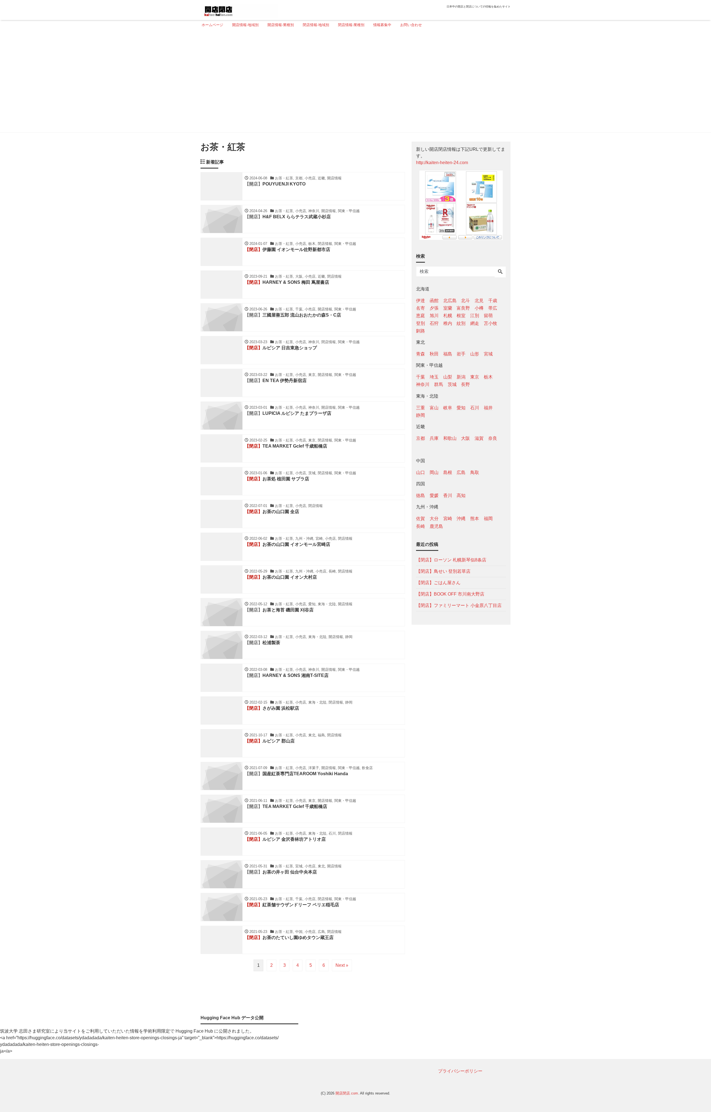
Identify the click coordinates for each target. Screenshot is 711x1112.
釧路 (420, 330)
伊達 (420, 300)
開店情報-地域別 (245, 25)
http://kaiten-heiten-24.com (442, 162)
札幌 (447, 315)
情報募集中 (382, 25)
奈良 (492, 438)
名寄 (420, 308)
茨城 (452, 384)
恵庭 (420, 315)
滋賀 (479, 438)
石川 (474, 407)
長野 (465, 384)
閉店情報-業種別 (351, 25)
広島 (461, 472)
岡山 (434, 472)
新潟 (461, 377)
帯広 (492, 308)
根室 (461, 315)
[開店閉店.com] (239, 9)
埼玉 (434, 377)
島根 (447, 472)
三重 (420, 407)
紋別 (461, 323)
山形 (474, 353)
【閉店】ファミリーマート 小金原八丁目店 (459, 605)
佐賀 (420, 518)
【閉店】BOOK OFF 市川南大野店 (450, 593)
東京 (474, 377)
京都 (420, 438)
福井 (488, 407)
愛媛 (434, 495)
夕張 (434, 308)
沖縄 (461, 518)
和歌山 (450, 438)
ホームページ (212, 25)
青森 (420, 353)
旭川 (434, 315)
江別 (474, 315)
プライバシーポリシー (460, 1071)
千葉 (420, 377)
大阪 (465, 438)
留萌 (488, 315)
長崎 (420, 526)
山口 (420, 472)
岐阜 (447, 407)
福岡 (488, 518)
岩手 (461, 353)
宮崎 (447, 518)
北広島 (450, 300)
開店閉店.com (347, 1093)
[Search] (500, 272)
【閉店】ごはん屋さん (438, 582)
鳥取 (474, 472)
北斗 (465, 300)
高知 (461, 495)
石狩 (434, 323)
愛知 (461, 407)
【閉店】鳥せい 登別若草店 (443, 571)
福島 (447, 353)
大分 (434, 518)
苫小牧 (490, 323)
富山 (434, 407)
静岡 (420, 415)
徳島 (420, 495)
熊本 (474, 518)
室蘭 (447, 308)
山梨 (447, 377)
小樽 (479, 308)
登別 (420, 323)
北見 (479, 300)
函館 (434, 300)
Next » (342, 965)
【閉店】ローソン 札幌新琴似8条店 (451, 559)
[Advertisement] (353, 82)
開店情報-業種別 (280, 25)
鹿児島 (436, 526)
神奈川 (422, 384)
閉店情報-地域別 (316, 25)
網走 (474, 323)
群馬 (438, 384)
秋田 (434, 353)
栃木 (488, 377)
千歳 (492, 300)
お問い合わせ (411, 25)
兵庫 (434, 438)
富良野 (463, 308)
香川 (447, 495)
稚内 (447, 323)
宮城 (488, 353)
